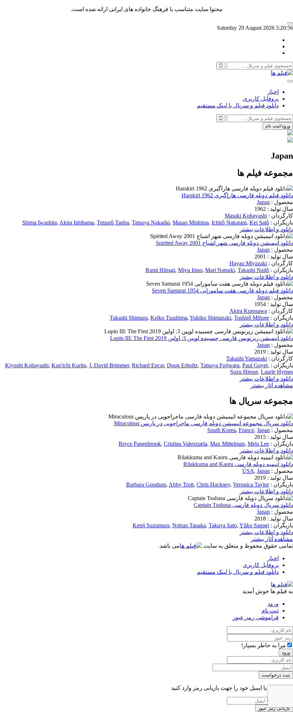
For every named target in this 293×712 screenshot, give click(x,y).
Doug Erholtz (182, 365)
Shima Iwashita (39, 222)
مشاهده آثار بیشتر (272, 385)
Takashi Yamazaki (246, 358)
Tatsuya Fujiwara (219, 365)
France (246, 430)
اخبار (273, 92)
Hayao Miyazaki (248, 263)
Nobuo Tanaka (189, 525)
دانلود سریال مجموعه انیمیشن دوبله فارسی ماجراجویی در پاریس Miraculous (203, 423)
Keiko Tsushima (168, 318)
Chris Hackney (213, 484)
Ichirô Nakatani (229, 222)
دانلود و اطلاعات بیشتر (266, 229)
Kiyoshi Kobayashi (27, 365)
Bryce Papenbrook (140, 444)
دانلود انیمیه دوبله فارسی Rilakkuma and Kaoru (238, 464)
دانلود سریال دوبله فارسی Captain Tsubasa (243, 505)
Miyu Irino (190, 270)
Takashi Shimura (129, 318)
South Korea (221, 430)
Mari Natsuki (220, 270)
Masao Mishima (191, 222)
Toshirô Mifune (251, 318)
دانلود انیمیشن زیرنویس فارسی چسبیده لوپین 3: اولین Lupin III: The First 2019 (201, 338)
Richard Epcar (148, 365)
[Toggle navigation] (290, 81)
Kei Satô (259, 222)
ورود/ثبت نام (277, 126)
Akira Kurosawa (248, 311)
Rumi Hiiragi (160, 270)
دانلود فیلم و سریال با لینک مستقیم (238, 105)
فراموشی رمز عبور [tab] (256, 617)
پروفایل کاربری (261, 99)
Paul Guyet (255, 365)
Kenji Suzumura (151, 525)
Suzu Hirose (244, 372)
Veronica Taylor (251, 484)
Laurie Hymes (277, 372)
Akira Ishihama (76, 222)
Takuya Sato (223, 525)
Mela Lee (258, 444)
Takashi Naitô (253, 270)
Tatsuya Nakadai (151, 222)
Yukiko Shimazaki (210, 318)
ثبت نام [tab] (270, 610)
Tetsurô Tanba (113, 222)
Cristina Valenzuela (185, 444)
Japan (263, 202)
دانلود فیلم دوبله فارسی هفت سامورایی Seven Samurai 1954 (222, 290)
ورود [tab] (273, 604)
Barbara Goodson (146, 484)
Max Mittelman (227, 444)
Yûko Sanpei (254, 525)
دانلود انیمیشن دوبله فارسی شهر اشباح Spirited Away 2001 (224, 243)
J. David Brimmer (109, 365)
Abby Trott (181, 484)
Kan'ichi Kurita (68, 365)
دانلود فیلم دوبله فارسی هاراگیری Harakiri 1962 (237, 195)
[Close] (290, 23)
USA (248, 471)
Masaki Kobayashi (246, 216)
